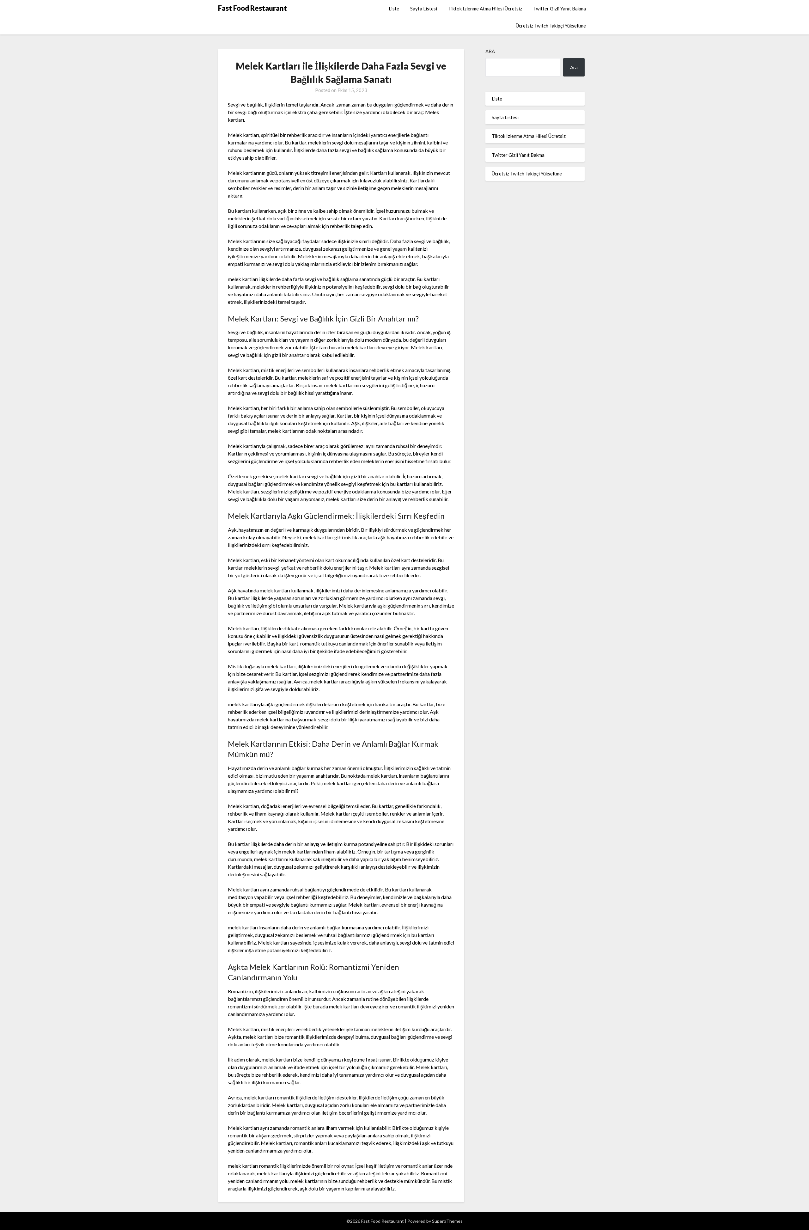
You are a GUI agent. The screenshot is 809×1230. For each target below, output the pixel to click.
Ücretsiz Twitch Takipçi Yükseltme (551, 25)
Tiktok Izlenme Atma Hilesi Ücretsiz (485, 8)
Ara (490, 51)
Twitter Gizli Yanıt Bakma (559, 8)
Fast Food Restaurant (252, 8)
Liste (394, 8)
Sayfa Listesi (423, 8)
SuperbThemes (447, 1221)
